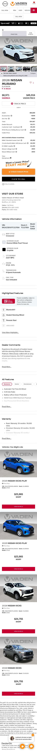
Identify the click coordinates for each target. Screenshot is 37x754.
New (14, 10)
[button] (3, 30)
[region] (18, 134)
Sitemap (4, 749)
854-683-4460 (13, 207)
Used (20, 10)
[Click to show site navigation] (34, 10)
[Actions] (33, 83)
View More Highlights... (10, 332)
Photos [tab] (14, 34)
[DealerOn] (7, 743)
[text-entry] (22, 746)
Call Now (18, 16)
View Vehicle (18, 506)
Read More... (6, 367)
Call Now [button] (4, 10)
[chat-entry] (31, 746)
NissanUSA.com (11, 749)
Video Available (8, 184)
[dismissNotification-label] (33, 735)
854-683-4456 (12, 209)
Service (27, 10)
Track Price (20, 103)
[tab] (7, 384)
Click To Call (18, 179)
